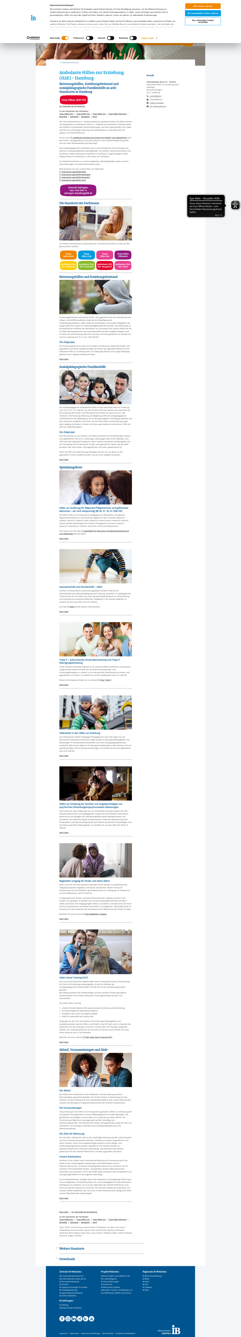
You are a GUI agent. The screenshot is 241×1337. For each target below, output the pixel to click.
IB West (146, 1290)
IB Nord (146, 1281)
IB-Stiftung (63, 1305)
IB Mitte (146, 1279)
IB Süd (145, 1284)
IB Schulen (63, 1284)
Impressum (63, 1333)
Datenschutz (74, 1333)
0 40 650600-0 (155, 96)
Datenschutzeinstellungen (90, 1333)
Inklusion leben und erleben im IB (115, 1276)
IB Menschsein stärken (110, 1287)
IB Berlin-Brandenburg (152, 1276)
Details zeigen (148, 38)
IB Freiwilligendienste (68, 1290)
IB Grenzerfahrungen (110, 1281)
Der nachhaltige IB (108, 1279)
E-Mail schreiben (157, 103)
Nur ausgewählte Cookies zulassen (203, 13)
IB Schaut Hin (106, 1284)
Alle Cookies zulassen (203, 6)
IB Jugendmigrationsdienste (71, 1293)
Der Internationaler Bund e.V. (71, 1276)
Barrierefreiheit (107, 1333)
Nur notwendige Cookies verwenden (203, 21)
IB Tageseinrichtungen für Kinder (73, 1287)
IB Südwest (147, 1287)
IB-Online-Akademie (67, 1295)
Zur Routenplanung (158, 106)
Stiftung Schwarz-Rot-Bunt (70, 1308)
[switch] (89, 38)
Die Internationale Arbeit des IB (72, 1279)
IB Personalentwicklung (69, 1281)
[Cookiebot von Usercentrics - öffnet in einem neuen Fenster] (33, 38)
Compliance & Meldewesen (125, 1333)
